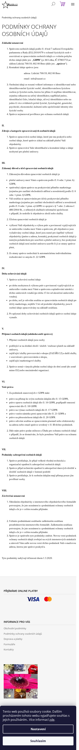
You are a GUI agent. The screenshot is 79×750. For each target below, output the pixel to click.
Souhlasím (38, 741)
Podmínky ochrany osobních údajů (23, 633)
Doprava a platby (13, 639)
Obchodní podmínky (15, 628)
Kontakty (9, 649)
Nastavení (38, 729)
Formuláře (9, 644)
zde (51, 720)
